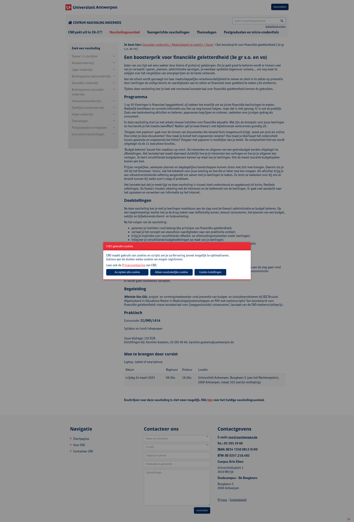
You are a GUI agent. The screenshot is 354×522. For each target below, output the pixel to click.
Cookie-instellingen (210, 272)
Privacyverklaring (133, 265)
